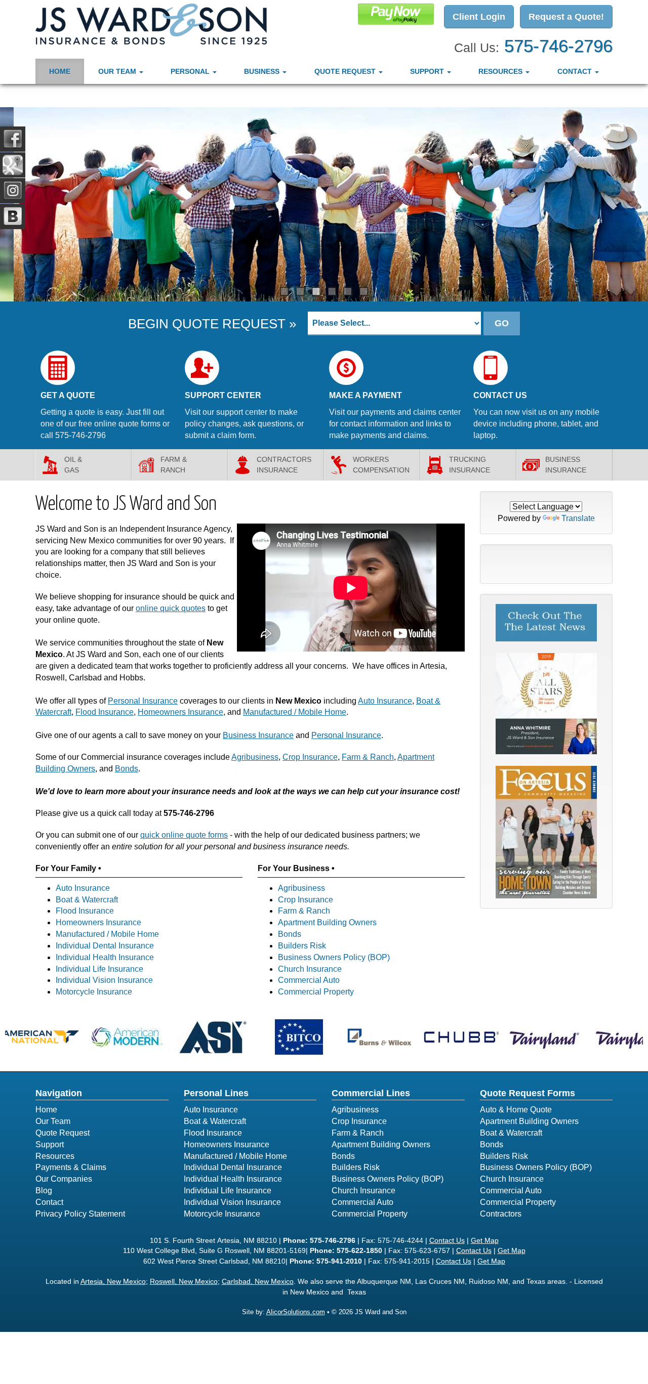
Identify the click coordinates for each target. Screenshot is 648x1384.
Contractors (500, 1213)
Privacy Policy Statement (80, 1213)
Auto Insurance (385, 701)
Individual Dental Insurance (105, 945)
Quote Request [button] (346, 71)
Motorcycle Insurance (94, 991)
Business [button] (262, 71)
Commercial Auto (309, 980)
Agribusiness (254, 757)
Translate (578, 518)
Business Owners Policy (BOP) (334, 957)
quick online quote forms (184, 835)
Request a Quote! (566, 17)
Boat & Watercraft (87, 899)
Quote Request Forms (527, 1093)
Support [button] (428, 71)
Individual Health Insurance (105, 957)
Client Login (479, 17)
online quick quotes (171, 608)
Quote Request (62, 1133)
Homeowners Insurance (180, 712)
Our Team (52, 1121)
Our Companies (63, 1179)
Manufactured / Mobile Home (294, 712)
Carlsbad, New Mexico (258, 1281)
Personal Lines (216, 1093)
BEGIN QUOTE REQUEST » (212, 323)
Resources (54, 1156)
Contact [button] (575, 71)
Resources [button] (501, 71)
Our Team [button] (118, 71)
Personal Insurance (143, 701)
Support (49, 1144)
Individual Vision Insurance (104, 980)
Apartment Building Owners (327, 922)
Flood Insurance (104, 712)
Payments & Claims (70, 1167)
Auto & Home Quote (516, 1109)
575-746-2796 (558, 46)
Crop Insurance (310, 757)
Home (59, 71)
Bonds (126, 768)
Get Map (485, 1240)
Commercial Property (316, 991)
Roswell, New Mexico (184, 1281)
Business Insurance (258, 735)
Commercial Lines (371, 1093)
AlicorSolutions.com (295, 1312)
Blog (43, 1190)
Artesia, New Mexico (113, 1281)
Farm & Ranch (368, 757)
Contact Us (447, 1240)
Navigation (58, 1093)
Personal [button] (191, 71)
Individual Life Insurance (99, 969)
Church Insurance (310, 969)
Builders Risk (302, 945)
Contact (49, 1202)
